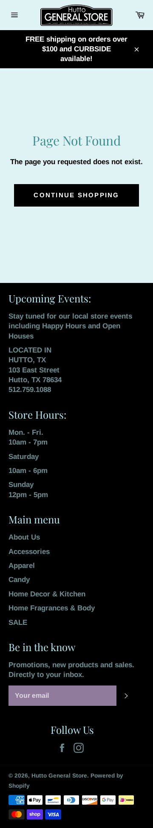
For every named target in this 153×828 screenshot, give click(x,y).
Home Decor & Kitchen (46, 594)
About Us (24, 537)
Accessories (29, 552)
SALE (17, 622)
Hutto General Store (59, 775)
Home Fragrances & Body (51, 608)
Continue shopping (76, 195)
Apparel (21, 566)
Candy (19, 580)
